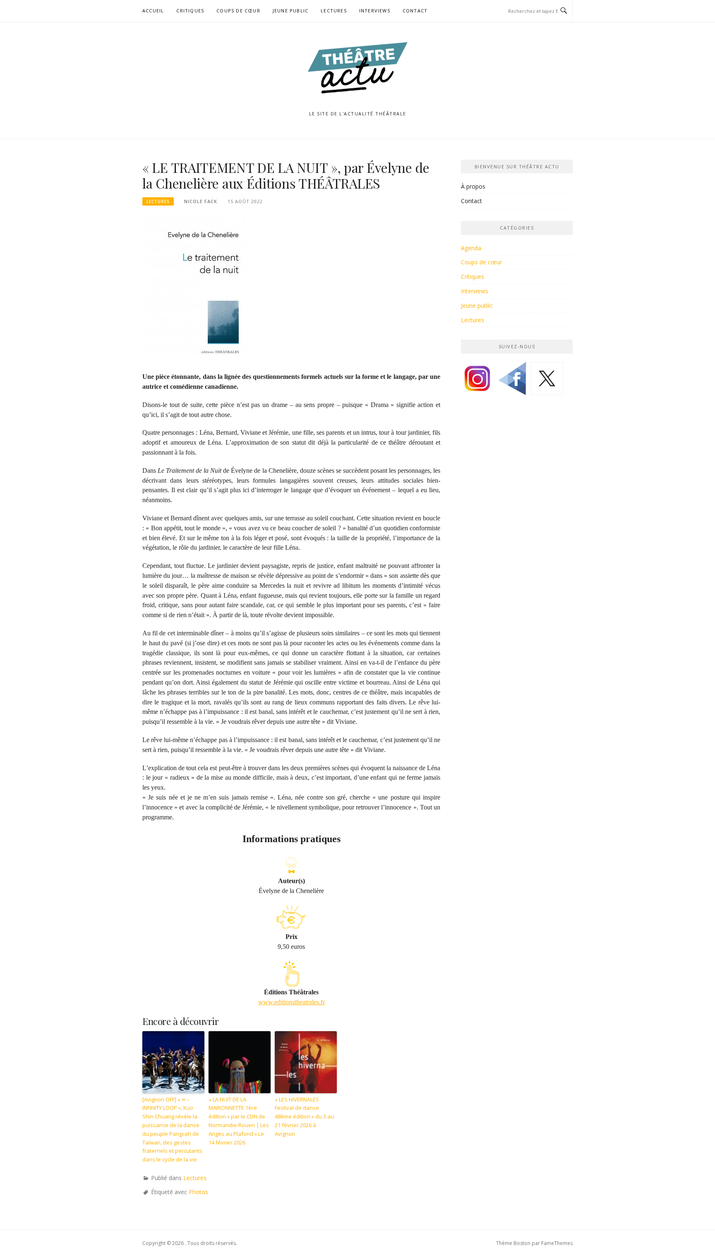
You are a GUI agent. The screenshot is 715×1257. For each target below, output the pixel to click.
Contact (415, 10)
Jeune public (290, 10)
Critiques (190, 10)
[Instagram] (477, 381)
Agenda (471, 248)
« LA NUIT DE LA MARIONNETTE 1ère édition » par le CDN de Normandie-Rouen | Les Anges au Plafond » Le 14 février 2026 (239, 1121)
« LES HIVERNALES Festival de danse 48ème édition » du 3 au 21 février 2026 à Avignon (304, 1116)
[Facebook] (512, 381)
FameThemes (557, 1243)
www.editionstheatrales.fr (291, 1002)
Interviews (374, 10)
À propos (473, 186)
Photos (198, 1192)
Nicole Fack (200, 201)
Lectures (334, 10)
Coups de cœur (238, 10)
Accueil (153, 10)
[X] (547, 381)
